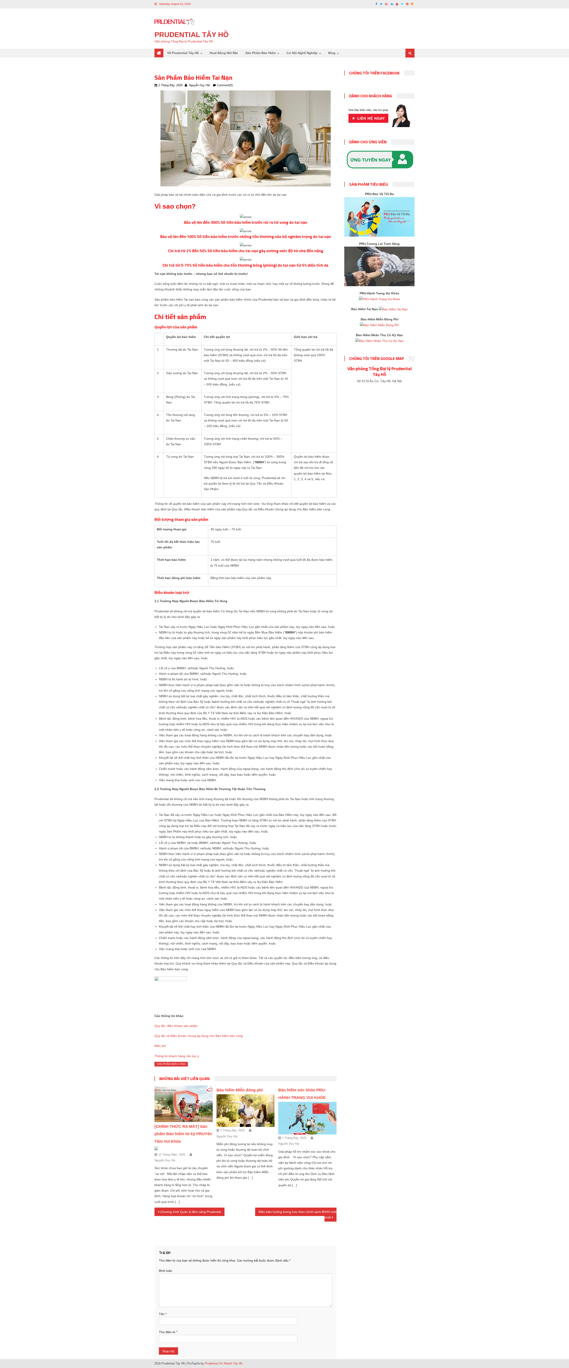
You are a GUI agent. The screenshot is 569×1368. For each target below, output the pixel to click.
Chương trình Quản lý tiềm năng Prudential (190, 1212)
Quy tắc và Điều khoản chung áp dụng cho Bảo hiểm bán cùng (198, 1036)
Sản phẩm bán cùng (171, 1064)
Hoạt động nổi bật (224, 53)
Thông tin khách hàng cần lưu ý (176, 1056)
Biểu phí (160, 1046)
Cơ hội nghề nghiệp (302, 53)
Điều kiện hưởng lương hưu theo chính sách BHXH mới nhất (298, 1214)
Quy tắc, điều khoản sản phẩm (176, 1026)
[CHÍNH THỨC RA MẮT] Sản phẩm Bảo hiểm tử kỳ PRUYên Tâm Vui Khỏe (183, 1134)
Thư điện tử (168, 1332)
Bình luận (165, 1270)
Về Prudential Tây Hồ (183, 53)
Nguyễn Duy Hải (199, 85)
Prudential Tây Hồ (191, 35)
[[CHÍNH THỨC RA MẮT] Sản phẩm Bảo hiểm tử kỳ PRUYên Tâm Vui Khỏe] (183, 1104)
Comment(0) (225, 85)
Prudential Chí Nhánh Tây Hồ (223, 1363)
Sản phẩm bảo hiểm (260, 53)
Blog (331, 53)
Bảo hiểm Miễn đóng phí (239, 1090)
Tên (162, 1314)
